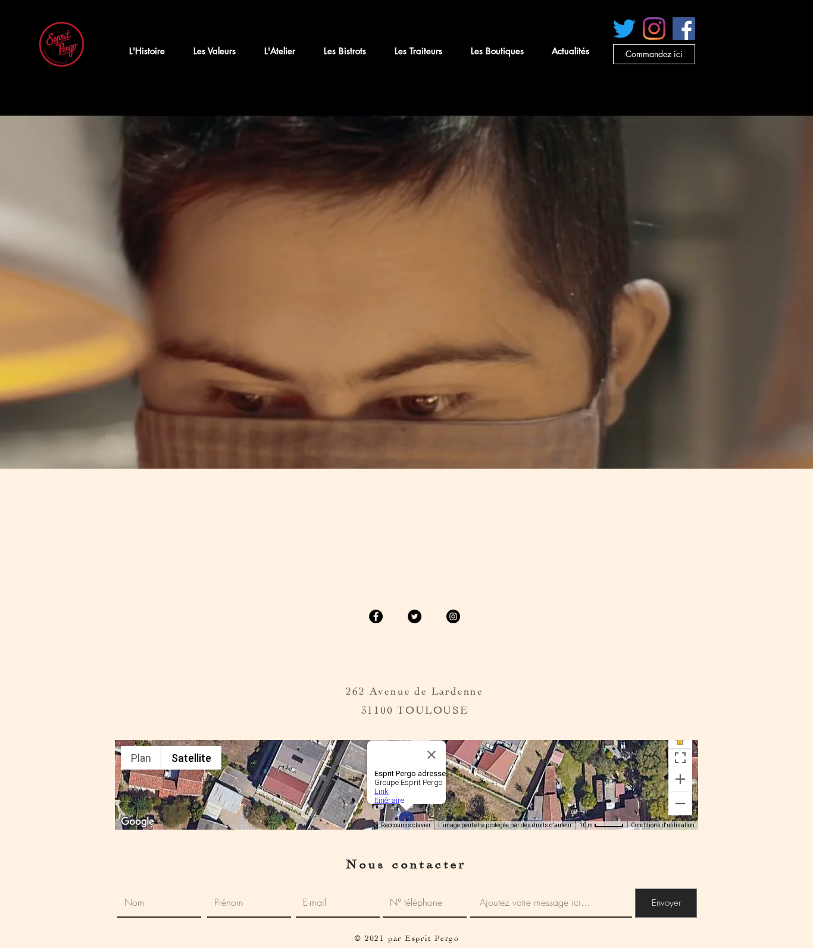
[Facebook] (376, 616)
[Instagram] (654, 28)
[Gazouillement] (624, 28)
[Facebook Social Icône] (684, 28)
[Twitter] (414, 616)
